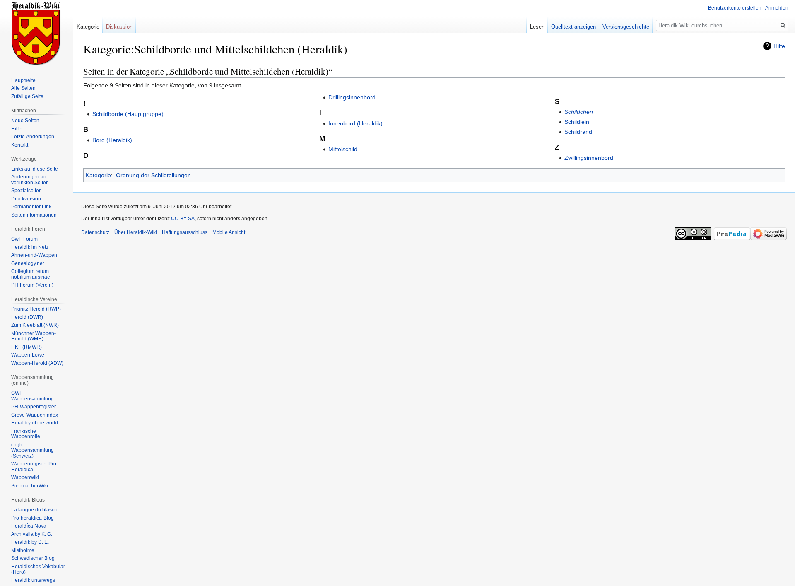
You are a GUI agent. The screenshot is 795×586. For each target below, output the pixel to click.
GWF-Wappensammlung (32, 396)
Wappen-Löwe (27, 355)
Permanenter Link (31, 207)
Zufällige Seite (27, 96)
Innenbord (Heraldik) (355, 123)
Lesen (537, 27)
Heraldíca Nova (28, 526)
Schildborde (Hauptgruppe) (128, 114)
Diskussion (119, 27)
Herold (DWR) (27, 317)
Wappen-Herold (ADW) (37, 363)
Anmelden (776, 8)
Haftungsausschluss (184, 232)
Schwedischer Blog (33, 558)
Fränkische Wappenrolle (25, 434)
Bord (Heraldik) (112, 140)
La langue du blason (34, 510)
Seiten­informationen (34, 215)
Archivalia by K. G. (31, 534)
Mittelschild (342, 149)
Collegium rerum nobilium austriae (30, 274)
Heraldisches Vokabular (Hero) (38, 569)
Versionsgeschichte (625, 27)
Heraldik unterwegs (33, 580)
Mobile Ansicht (228, 232)
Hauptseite (23, 80)
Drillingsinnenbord (352, 97)
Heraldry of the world (34, 423)
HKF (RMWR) (26, 347)
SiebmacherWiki (29, 486)
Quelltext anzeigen (573, 27)
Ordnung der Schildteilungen (153, 175)
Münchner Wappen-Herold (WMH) (33, 336)
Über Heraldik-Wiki (135, 232)
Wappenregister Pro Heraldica (33, 467)
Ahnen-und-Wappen (34, 255)
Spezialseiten (26, 190)
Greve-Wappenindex (34, 415)
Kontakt (19, 145)
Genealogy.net (27, 263)
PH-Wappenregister (33, 407)
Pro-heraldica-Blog (32, 518)
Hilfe (779, 46)
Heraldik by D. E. (30, 542)
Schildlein (576, 121)
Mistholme (22, 550)
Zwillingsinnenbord (588, 157)
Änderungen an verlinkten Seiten (30, 180)
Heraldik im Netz (29, 247)
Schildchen (578, 112)
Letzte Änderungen (32, 137)
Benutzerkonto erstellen (734, 8)
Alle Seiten (23, 88)
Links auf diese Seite (34, 169)
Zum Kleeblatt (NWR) (35, 325)
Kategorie (98, 175)
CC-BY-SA (183, 219)
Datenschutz (95, 232)
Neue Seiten (25, 120)
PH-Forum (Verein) (32, 285)
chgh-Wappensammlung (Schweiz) (32, 450)
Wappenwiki (25, 477)
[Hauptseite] (36, 33)
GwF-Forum (24, 239)
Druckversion (26, 199)
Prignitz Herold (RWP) (36, 309)
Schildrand (578, 131)
